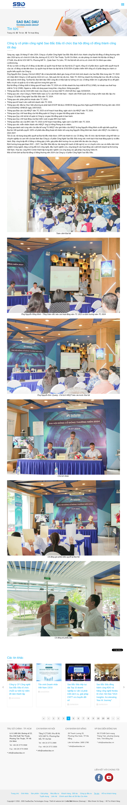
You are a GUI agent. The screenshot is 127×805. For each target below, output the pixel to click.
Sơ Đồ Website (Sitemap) (76, 801)
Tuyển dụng (44, 796)
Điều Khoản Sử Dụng (95, 801)
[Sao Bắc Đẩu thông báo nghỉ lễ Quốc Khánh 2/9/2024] (107, 672)
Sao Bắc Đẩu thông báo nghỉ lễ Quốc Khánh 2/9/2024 (105, 687)
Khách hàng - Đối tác (69, 793)
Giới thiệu (25, 793)
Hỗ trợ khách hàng (109, 793)
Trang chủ (15, 793)
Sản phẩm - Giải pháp (39, 793)
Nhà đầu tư (54, 793)
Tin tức (96, 793)
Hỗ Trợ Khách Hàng (113, 801)
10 (98, 718)
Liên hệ (54, 796)
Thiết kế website (55, 801)
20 (103, 718)
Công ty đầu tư (86, 793)
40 (108, 718)
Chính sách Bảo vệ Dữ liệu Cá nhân (73, 796)
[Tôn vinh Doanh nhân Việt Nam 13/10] (19, 672)
